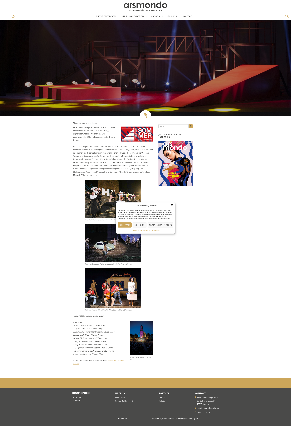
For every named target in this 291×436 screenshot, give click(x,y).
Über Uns (172, 16)
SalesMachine (168, 418)
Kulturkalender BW (133, 16)
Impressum (155, 230)
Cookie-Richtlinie (137, 230)
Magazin (155, 16)
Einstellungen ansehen (160, 225)
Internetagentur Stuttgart (187, 418)
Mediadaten (120, 398)
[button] (172, 205)
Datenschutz (147, 230)
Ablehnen (139, 225)
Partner (162, 398)
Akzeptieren (124, 225)
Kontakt (187, 16)
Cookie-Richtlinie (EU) (124, 401)
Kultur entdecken (105, 16)
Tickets (162, 401)
